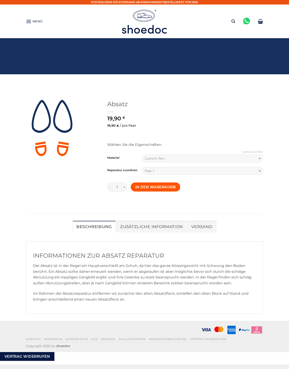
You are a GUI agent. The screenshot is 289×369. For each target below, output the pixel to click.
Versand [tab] (202, 226)
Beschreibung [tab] (94, 226)
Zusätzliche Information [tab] (151, 226)
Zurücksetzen (252, 152)
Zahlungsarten (132, 339)
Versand (108, 339)
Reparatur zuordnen (122, 170)
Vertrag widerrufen (208, 339)
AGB (94, 339)
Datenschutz (76, 339)
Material (113, 157)
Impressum (53, 339)
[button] (34, 21)
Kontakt (33, 339)
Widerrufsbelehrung (168, 339)
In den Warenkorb (155, 187)
